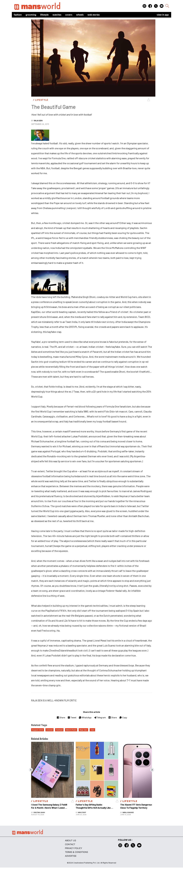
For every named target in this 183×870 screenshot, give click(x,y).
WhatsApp (87, 717)
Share (62, 717)
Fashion (18, 14)
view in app (163, 14)
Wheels (80, 14)
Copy (124, 717)
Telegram (101, 717)
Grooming (31, 14)
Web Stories (94, 14)
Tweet (73, 717)
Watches (57, 14)
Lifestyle (44, 14)
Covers (68, 14)
